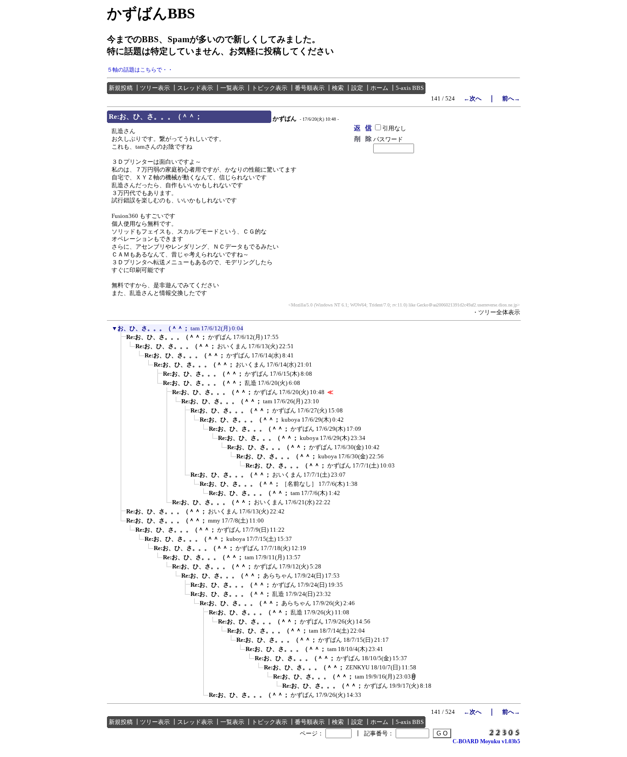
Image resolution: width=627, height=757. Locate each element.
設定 (357, 87)
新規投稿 (121, 87)
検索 (338, 87)
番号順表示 (310, 87)
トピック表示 (269, 87)
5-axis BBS (410, 87)
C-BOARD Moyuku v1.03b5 (486, 741)
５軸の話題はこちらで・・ (140, 70)
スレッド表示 (195, 87)
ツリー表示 (155, 87)
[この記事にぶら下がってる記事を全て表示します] (121, 340)
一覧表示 (232, 87)
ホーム (379, 87)
